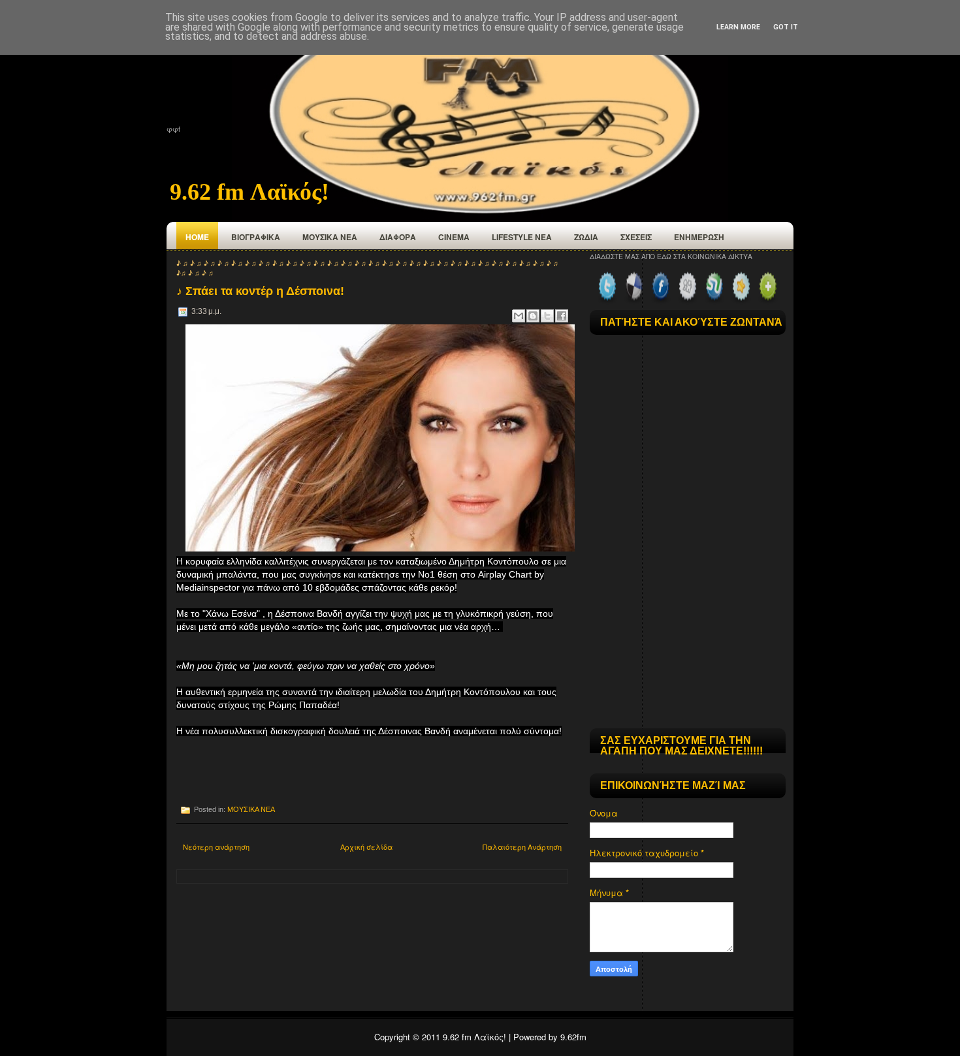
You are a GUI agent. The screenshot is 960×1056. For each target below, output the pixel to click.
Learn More (738, 27)
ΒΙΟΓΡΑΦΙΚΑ (255, 237)
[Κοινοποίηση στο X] (547, 315)
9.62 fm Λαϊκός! (249, 192)
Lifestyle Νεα (522, 237)
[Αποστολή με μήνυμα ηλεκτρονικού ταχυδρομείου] (518, 315)
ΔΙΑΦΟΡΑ (397, 237)
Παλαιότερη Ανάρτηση (522, 846)
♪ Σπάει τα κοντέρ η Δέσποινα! (260, 291)
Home (197, 237)
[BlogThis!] (532, 315)
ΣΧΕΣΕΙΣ (636, 237)
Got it (785, 27)
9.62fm (573, 1037)
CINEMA (454, 237)
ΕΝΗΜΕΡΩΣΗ (699, 237)
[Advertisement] (329, 770)
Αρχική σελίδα (366, 846)
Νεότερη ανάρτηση (216, 846)
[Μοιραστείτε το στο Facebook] (561, 315)
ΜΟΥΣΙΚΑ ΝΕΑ (329, 237)
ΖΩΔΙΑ (586, 237)
